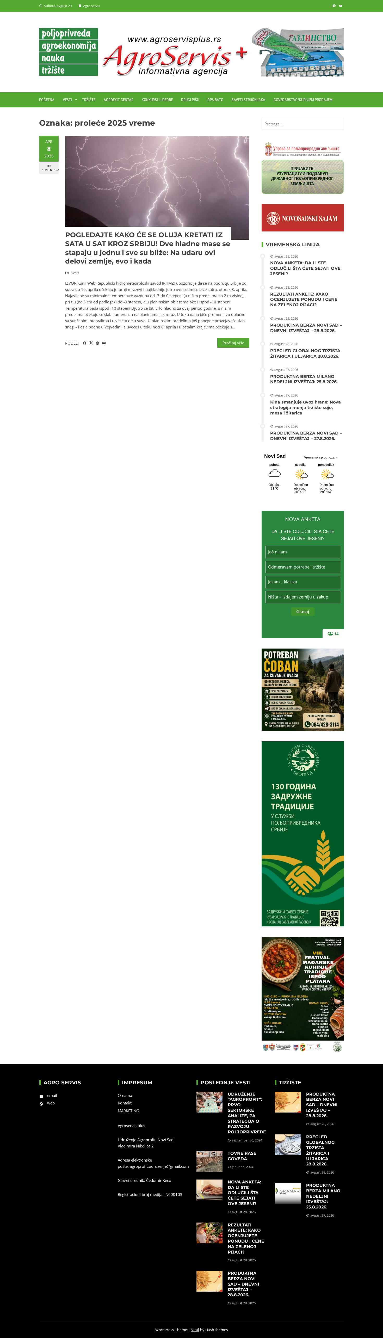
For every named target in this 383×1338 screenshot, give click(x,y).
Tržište (88, 99)
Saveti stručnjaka (248, 99)
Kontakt (125, 1102)
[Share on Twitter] (91, 343)
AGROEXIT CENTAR (118, 99)
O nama (125, 1095)
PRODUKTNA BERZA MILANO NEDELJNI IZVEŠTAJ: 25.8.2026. (304, 379)
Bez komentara (50, 168)
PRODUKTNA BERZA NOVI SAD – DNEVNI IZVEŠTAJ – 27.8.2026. (306, 436)
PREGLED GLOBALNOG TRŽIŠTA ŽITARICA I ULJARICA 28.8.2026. (305, 353)
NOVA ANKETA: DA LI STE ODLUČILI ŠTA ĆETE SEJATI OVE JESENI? (305, 268)
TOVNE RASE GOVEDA (242, 1156)
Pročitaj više (233, 342)
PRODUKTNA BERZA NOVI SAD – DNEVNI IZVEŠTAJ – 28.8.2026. (306, 328)
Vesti (67, 99)
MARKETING (128, 1110)
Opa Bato (215, 99)
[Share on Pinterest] (97, 343)
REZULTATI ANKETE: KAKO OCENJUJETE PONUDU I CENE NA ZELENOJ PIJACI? (303, 300)
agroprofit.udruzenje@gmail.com (159, 1166)
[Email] (104, 343)
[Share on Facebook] (84, 343)
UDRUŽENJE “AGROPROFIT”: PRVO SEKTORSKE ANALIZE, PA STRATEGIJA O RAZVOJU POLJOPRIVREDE (247, 1113)
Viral (195, 1329)
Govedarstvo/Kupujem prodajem (303, 99)
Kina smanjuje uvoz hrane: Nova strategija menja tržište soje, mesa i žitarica (305, 408)
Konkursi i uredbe (157, 99)
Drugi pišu (190, 99)
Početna (46, 99)
